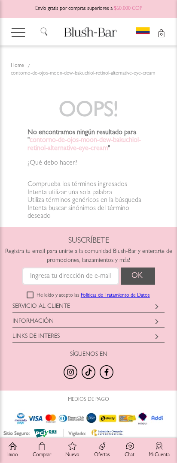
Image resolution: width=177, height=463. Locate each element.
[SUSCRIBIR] (138, 276)
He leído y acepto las (93, 295)
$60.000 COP (128, 9)
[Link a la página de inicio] (17, 66)
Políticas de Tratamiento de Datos (115, 295)
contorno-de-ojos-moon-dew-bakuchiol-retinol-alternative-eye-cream (83, 73)
